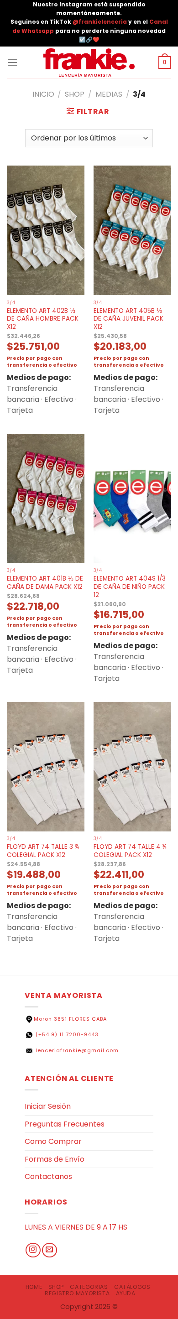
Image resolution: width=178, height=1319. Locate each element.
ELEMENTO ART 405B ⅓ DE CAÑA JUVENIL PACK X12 (128, 319)
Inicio (43, 94)
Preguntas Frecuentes (65, 1124)
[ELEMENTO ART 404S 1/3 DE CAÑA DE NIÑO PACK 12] (132, 498)
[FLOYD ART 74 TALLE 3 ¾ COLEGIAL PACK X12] (45, 766)
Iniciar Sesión (48, 1106)
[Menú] (12, 62)
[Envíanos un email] (49, 1250)
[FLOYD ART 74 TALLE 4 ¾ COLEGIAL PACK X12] (132, 766)
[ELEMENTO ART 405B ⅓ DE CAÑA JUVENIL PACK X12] (132, 230)
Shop (74, 94)
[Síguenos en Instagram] (33, 1250)
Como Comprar (53, 1141)
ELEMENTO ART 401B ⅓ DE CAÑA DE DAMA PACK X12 (45, 583)
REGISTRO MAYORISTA (77, 1293)
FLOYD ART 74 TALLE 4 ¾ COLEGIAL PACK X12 (130, 851)
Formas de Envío (54, 1159)
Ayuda (126, 1293)
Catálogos (132, 1287)
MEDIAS (108, 94)
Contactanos (48, 1176)
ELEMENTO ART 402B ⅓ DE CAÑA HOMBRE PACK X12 (43, 319)
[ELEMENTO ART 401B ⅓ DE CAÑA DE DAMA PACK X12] (45, 498)
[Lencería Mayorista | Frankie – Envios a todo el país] (89, 62)
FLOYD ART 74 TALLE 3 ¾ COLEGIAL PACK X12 (43, 851)
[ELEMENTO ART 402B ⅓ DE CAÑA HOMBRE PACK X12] (45, 230)
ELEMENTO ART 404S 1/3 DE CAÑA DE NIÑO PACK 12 (130, 587)
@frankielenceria (100, 22)
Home (34, 1287)
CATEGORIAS (89, 1287)
